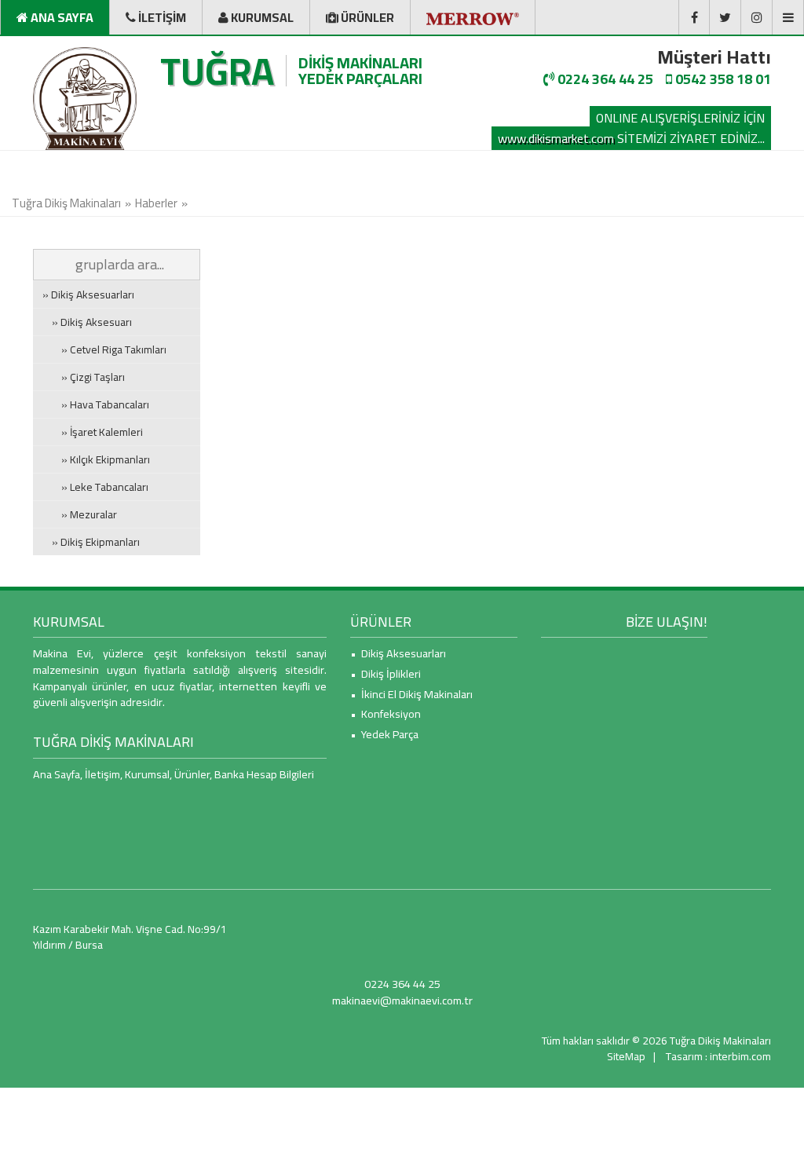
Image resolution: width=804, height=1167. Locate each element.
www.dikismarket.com (556, 138)
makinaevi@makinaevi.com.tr (402, 1000)
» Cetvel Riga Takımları (104, 349)
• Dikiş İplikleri (385, 673)
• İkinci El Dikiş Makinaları (411, 693)
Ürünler (192, 774)
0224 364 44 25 (603, 79)
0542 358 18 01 (721, 79)
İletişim (102, 774)
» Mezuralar (79, 514)
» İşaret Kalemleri (92, 432)
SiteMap (626, 1056)
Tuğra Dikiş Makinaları (66, 203)
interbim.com (740, 1056)
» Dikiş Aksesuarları (88, 294)
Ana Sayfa (56, 774)
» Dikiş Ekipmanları (91, 541)
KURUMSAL (68, 622)
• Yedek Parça (384, 733)
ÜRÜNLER (380, 622)
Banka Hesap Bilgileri (264, 774)
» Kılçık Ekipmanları (96, 459)
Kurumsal (147, 774)
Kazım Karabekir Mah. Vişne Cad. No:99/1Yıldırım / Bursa (130, 937)
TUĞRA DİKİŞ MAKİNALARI (113, 742)
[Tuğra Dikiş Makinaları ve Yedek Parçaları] (85, 98)
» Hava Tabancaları (95, 404)
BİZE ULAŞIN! (666, 622)
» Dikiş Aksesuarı (87, 322)
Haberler (156, 203)
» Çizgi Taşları (83, 377)
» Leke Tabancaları (95, 486)
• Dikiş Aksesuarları (398, 653)
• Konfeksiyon (385, 713)
